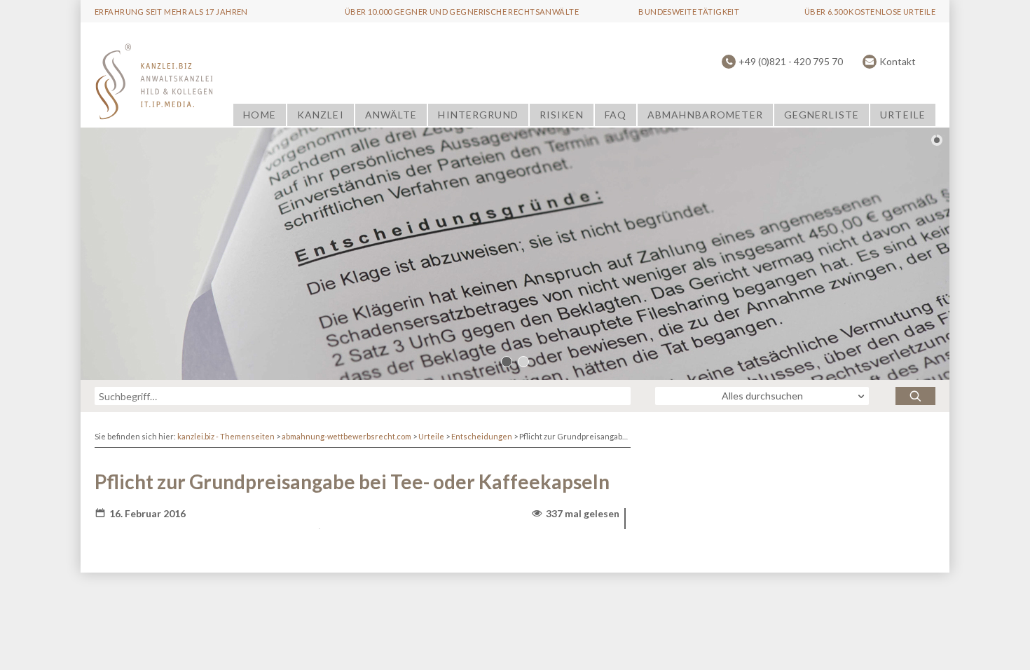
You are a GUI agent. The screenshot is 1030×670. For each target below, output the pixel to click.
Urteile (903, 115)
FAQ (615, 115)
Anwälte (391, 115)
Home (259, 115)
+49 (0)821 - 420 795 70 (791, 61)
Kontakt (897, 61)
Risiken (562, 115)
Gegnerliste (821, 115)
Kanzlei (320, 115)
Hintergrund (478, 115)
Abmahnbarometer (705, 115)
